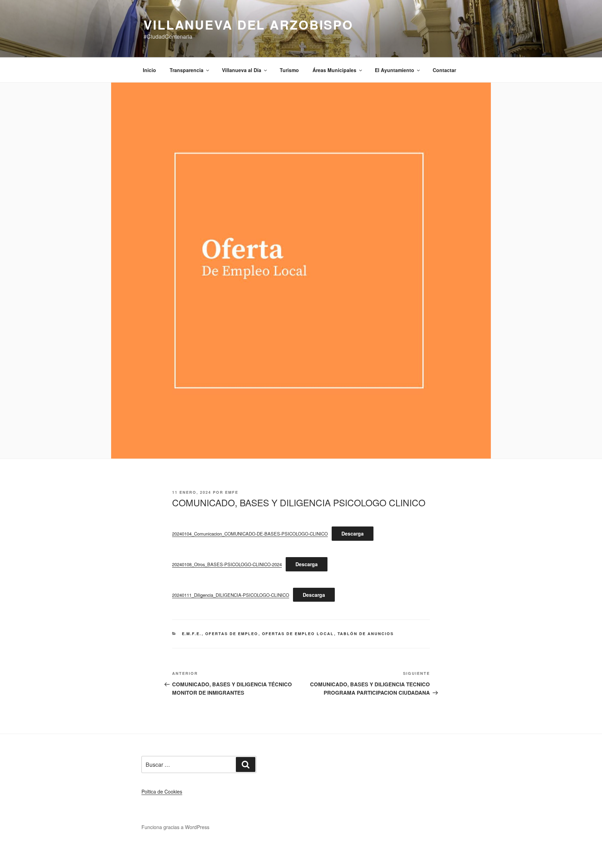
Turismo (289, 70)
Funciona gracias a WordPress (175, 827)
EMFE (231, 492)
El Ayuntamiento (394, 70)
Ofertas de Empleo (231, 633)
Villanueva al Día (241, 70)
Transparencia (186, 70)
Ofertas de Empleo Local (298, 633)
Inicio (149, 70)
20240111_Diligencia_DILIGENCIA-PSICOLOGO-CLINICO (230, 595)
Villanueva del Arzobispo (248, 24)
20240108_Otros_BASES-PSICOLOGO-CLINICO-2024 (227, 564)
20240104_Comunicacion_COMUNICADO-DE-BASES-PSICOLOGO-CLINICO (250, 533)
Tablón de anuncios (366, 633)
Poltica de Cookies (161, 791)
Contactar (444, 70)
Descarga (352, 533)
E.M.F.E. (192, 633)
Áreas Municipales (334, 70)
